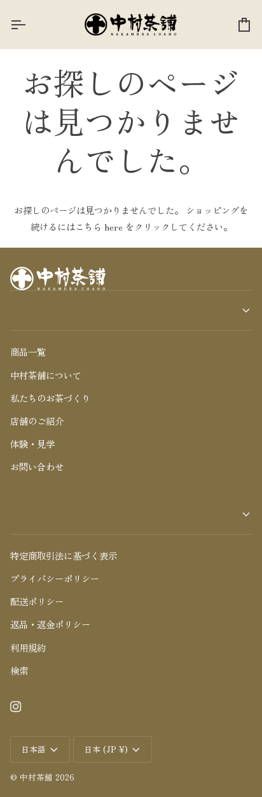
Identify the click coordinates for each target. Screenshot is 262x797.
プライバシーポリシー (54, 578)
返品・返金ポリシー (50, 624)
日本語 (33, 749)
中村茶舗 (36, 777)
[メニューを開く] (29, 24)
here (113, 226)
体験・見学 (32, 443)
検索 (19, 670)
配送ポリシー (37, 601)
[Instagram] (16, 707)
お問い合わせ (37, 466)
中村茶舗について (45, 375)
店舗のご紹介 (37, 420)
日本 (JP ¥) (106, 749)
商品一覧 (28, 351)
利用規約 (28, 647)
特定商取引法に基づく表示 (63, 555)
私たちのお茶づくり (50, 398)
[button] (131, 310)
